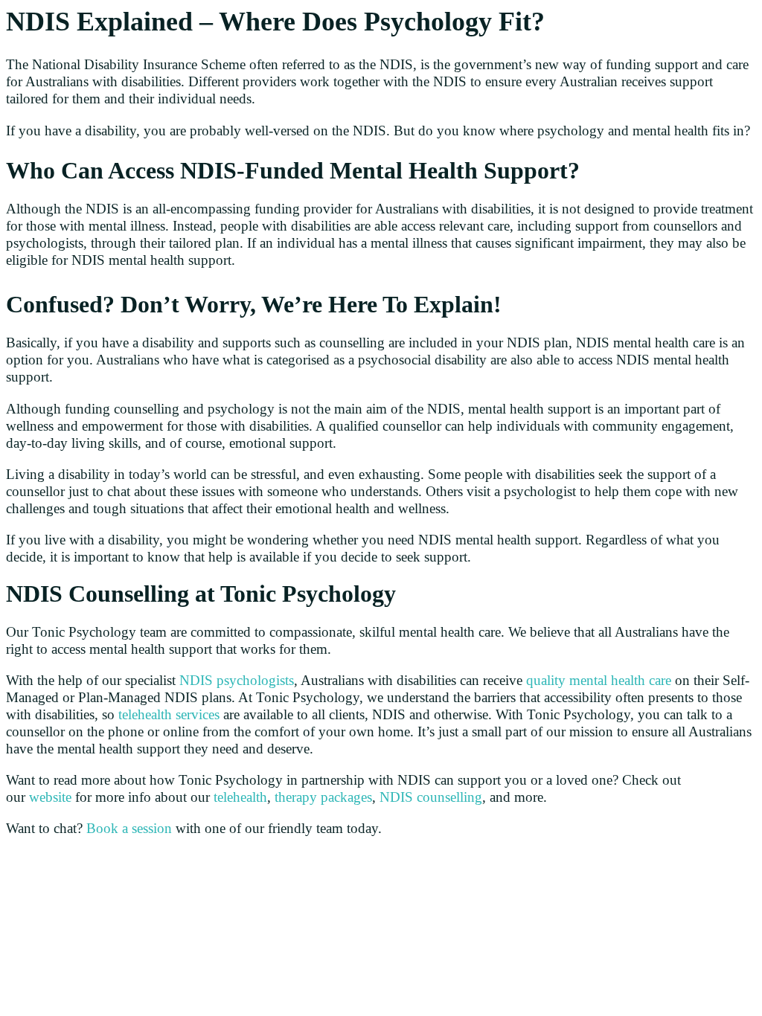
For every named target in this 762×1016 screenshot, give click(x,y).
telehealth (240, 797)
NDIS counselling (431, 797)
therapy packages (323, 797)
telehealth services (169, 714)
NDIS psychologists (236, 680)
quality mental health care (598, 680)
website (50, 797)
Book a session (129, 828)
